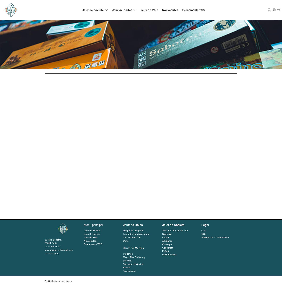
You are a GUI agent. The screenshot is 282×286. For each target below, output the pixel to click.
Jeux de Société (93, 10)
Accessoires (129, 271)
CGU (203, 234)
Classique (167, 244)
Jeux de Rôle (149, 10)
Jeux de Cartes (122, 10)
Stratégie (167, 234)
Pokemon (128, 253)
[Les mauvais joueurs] (11, 10)
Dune (126, 241)
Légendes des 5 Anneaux (136, 234)
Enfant (165, 251)
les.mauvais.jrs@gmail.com (59, 250)
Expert (165, 237)
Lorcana (127, 260)
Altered (126, 267)
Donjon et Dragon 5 (133, 230)
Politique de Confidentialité (215, 237)
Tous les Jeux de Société (175, 230)
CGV (203, 230)
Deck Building (169, 254)
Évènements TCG (193, 10)
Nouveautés (170, 10)
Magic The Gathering (134, 257)
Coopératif (167, 247)
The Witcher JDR (132, 237)
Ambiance (167, 241)
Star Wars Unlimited (133, 264)
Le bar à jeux (51, 253)
